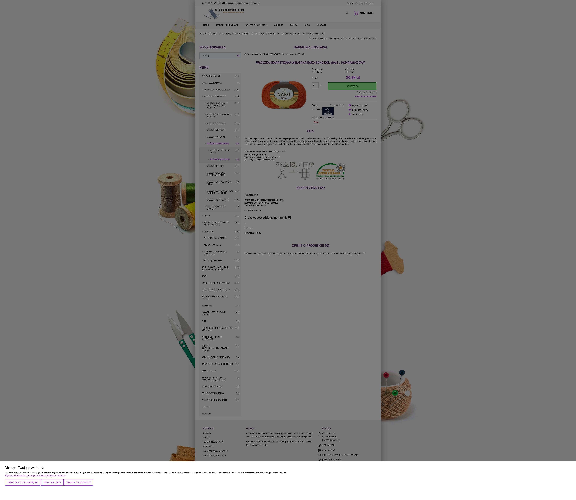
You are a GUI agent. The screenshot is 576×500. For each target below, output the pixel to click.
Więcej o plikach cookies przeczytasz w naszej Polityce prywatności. (35, 475)
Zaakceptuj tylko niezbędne (22, 482)
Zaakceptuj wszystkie (79, 482)
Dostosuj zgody (52, 482)
